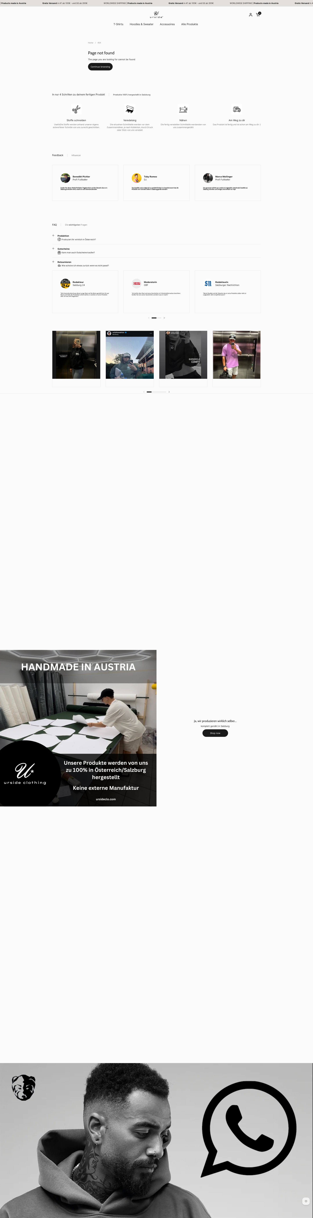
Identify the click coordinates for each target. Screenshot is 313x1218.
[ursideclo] (156, 14)
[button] (258, 15)
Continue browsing (100, 66)
